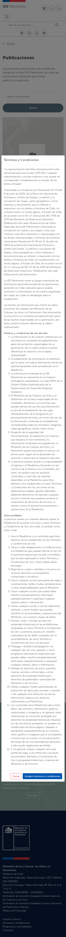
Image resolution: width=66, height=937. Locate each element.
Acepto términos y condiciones (42, 776)
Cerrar (16, 776)
